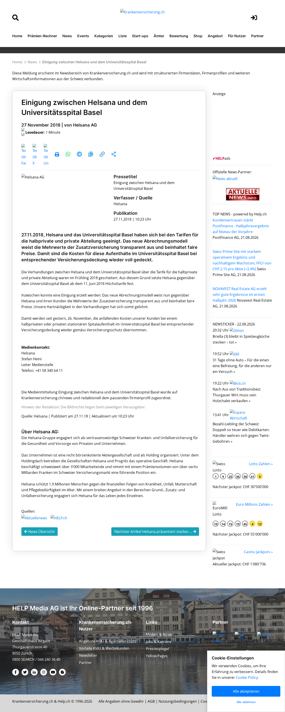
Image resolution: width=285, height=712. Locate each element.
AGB (151, 701)
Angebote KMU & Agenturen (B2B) (107, 641)
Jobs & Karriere (158, 641)
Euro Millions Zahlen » (254, 504)
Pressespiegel (157, 648)
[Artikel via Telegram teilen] (80, 154)
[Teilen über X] (35, 154)
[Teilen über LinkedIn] (46, 154)
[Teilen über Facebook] (23, 154)
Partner (257, 36)
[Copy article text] (91, 154)
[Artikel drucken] (57, 154)
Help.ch (64, 701)
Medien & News (159, 634)
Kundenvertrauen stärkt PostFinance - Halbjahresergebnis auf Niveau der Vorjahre (241, 226)
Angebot (215, 36)
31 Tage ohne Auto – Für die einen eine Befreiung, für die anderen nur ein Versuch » (242, 366)
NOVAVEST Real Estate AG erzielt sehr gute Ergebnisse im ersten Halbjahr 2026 (240, 294)
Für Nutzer (237, 36)
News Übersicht (41, 531)
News (67, 36)
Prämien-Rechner (42, 36)
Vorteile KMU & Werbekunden (104, 648)
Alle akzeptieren (246, 691)
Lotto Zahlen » (261, 463)
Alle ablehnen (246, 702)
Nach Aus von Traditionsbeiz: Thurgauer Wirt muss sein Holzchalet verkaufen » (237, 395)
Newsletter (88, 655)
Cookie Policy (247, 677)
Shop (197, 36)
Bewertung (178, 36)
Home (17, 36)
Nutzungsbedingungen (178, 701)
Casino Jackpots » (258, 551)
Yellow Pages (156, 655)
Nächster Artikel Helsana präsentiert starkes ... (153, 531)
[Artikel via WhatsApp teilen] (68, 154)
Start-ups (140, 36)
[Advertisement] (246, 125)
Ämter (159, 36)
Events (83, 36)
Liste (122, 36)
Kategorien (103, 36)
